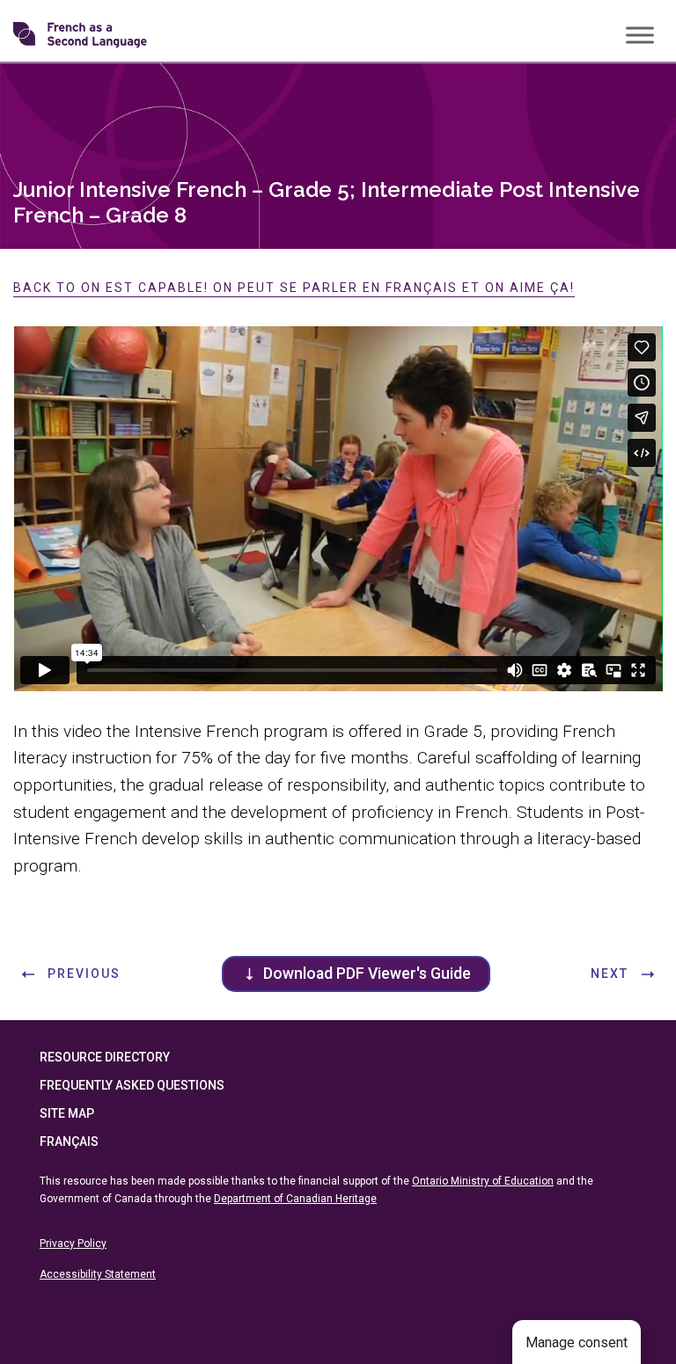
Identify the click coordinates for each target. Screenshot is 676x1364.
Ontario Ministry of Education (483, 1181)
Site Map (67, 1113)
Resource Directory (105, 1057)
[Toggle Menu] (640, 34)
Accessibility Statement (98, 1274)
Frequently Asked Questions (132, 1085)
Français (69, 1141)
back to (294, 288)
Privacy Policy (73, 1243)
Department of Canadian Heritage (295, 1199)
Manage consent (576, 1342)
